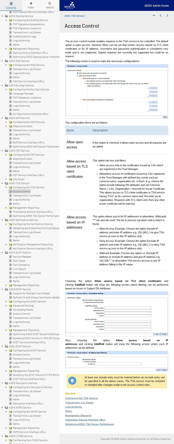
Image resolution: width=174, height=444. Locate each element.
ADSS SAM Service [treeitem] (19, 117)
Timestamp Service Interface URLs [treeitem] (33, 211)
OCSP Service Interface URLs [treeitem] (29, 342)
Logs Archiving (73, 407)
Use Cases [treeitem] (19, 179)
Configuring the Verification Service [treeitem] (33, 223)
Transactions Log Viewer (79, 402)
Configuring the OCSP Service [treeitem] (29, 301)
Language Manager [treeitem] (23, 93)
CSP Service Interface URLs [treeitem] (28, 175)
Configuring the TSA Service (81, 398)
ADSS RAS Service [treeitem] (19, 60)
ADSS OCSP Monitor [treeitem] (20, 252)
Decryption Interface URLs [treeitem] (28, 403)
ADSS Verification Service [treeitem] (23, 219)
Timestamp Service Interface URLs (85, 420)
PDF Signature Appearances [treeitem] (29, 24)
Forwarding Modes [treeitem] (23, 309)
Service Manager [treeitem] (22, 256)
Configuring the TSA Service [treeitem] (28, 187)
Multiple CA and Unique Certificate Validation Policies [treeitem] (42, 297)
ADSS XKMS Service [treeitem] (20, 407)
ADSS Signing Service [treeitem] (21, 16)
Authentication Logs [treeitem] (24, 36)
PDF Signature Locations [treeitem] (27, 28)
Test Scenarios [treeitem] (21, 264)
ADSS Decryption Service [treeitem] (23, 383)
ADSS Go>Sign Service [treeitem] (21, 85)
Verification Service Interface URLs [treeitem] (33, 248)
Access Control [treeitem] (21, 191)
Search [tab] (50, 7)
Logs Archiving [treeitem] (21, 40)
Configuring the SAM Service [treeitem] (29, 122)
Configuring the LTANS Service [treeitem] (30, 440)
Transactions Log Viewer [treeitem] (27, 32)
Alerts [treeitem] (16, 44)
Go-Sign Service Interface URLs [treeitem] (30, 113)
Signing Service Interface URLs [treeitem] (30, 52)
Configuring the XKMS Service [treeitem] (29, 411)
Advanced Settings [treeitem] (23, 305)
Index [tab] (31, 7)
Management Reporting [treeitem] (26, 48)
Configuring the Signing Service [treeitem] (30, 20)
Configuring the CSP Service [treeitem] (28, 154)
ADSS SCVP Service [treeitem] (20, 346)
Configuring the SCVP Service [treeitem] (29, 350)
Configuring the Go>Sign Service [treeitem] (31, 89)
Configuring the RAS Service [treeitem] (29, 64)
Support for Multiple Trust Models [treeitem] (31, 293)
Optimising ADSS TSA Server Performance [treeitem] (36, 215)
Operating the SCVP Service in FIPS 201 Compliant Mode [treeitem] (44, 374)
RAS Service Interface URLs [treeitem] (28, 81)
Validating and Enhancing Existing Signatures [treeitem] (38, 228)
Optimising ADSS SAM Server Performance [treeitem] (37, 146)
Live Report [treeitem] (19, 268)
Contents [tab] (11, 7)
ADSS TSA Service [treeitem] (19, 183)
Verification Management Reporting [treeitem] (33, 244)
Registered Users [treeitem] (22, 126)
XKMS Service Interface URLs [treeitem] (29, 431)
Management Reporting (78, 415)
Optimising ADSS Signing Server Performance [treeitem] (38, 56)
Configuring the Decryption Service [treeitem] (32, 387)
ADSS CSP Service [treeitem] (19, 150)
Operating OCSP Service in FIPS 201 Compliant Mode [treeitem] (42, 338)
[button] (154, 16)
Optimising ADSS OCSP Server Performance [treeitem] (37, 334)
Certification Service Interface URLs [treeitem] (33, 11)
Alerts (68, 411)
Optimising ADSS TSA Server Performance (89, 424)
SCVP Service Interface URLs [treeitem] (29, 378)
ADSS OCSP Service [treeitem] (20, 289)
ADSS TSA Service (74, 15)
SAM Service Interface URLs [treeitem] (29, 142)
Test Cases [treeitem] (19, 260)
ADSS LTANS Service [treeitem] (20, 436)
